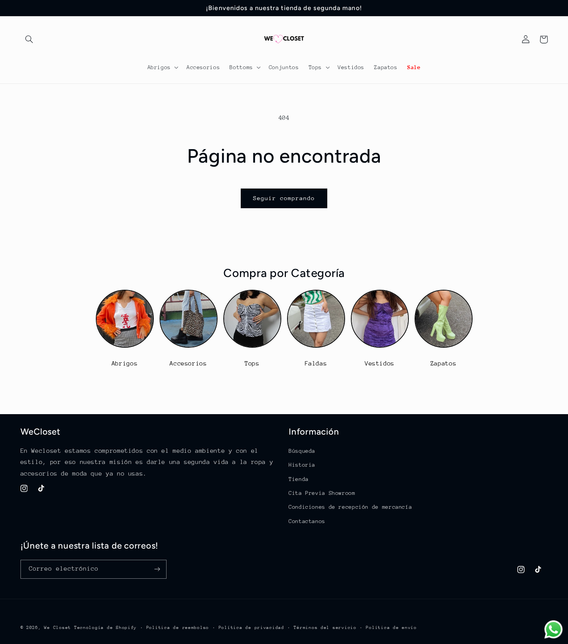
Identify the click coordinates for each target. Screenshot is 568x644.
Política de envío (391, 627)
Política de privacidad (251, 627)
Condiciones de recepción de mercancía (350, 507)
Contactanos (307, 521)
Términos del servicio (325, 627)
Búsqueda (302, 451)
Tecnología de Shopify (105, 627)
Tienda (299, 479)
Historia (302, 465)
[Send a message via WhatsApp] (553, 629)
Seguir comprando (284, 198)
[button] (29, 39)
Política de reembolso (177, 627)
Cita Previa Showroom (322, 493)
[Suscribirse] (157, 569)
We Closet (57, 627)
